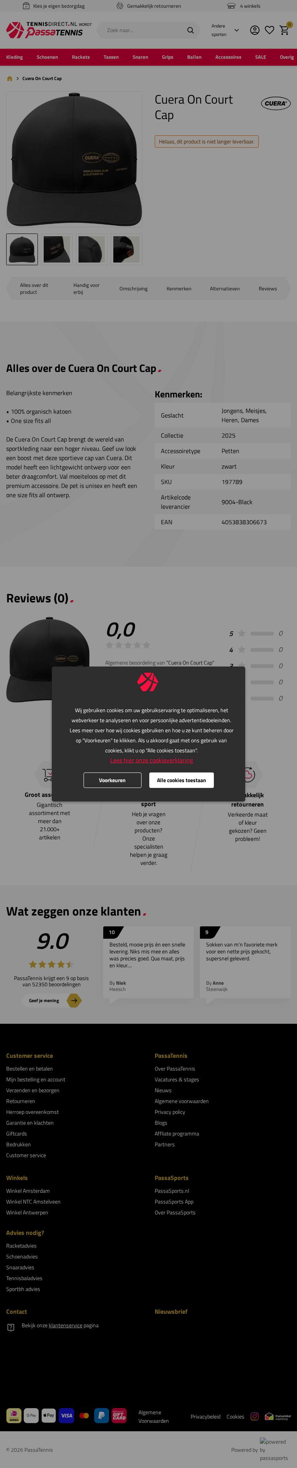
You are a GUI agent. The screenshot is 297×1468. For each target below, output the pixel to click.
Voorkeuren (112, 780)
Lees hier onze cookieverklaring (151, 760)
